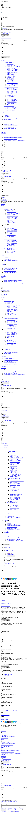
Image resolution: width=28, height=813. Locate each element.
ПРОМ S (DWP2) (11, 96)
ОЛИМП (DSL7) (11, 103)
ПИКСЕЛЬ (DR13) (11, 76)
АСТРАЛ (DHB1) (11, 88)
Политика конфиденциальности (9, 801)
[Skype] (14, 579)
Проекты (3, 121)
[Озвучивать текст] (1, 23)
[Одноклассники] (3, 579)
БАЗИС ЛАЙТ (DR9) (12, 72)
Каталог (3, 60)
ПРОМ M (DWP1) (11, 95)
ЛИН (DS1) (9, 73)
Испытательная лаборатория (11, 118)
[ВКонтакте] (1, 579)
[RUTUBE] (4, 143)
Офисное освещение (9, 62)
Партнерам (3, 132)
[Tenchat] (4, 53)
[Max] (4, 147)
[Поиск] (2, 152)
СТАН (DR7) (10, 80)
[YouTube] (4, 145)
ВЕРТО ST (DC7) (11, 107)
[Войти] (1, 153)
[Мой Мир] (6, 579)
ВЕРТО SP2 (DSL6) (12, 100)
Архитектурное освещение (10, 129)
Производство (7, 116)
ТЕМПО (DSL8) (11, 104)
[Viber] (10, 579)
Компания (3, 731)
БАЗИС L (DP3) (11, 68)
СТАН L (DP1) (10, 81)
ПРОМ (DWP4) (10, 93)
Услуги (2, 135)
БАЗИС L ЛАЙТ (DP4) (12, 69)
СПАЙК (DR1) (10, 79)
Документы (6, 675)
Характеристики (8, 674)
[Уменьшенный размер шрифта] (1, 2)
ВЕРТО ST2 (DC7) (11, 108)
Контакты (3, 133)
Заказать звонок (5, 35)
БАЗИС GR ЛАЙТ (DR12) (13, 66)
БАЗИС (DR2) (10, 64)
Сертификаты (7, 119)
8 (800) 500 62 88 (7, 32)
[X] (8, 579)
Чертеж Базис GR (5, 715)
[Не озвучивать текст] (1, 25)
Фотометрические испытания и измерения (14, 140)
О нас (2, 112)
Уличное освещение (9, 106)
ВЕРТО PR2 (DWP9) (12, 91)
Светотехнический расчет (10, 139)
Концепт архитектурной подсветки (13, 137)
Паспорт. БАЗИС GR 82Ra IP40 (9, 710)
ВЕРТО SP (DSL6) (11, 99)
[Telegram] (4, 144)
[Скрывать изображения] (1, 20)
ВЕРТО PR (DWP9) (12, 89)
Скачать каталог (5, 290)
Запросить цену (4, 618)
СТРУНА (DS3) (11, 85)
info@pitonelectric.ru (6, 38)
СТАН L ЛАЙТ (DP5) (12, 83)
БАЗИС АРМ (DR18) (12, 70)
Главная (3, 58)
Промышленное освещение (11, 87)
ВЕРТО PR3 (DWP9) (12, 92)
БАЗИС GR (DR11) (11, 65)
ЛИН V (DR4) (10, 74)
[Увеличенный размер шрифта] (2, 6)
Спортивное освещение (10, 98)
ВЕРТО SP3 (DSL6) (12, 102)
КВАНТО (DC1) (11, 110)
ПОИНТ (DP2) (10, 77)
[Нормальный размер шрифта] (2, 4)
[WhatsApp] (12, 579)
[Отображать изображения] (1, 18)
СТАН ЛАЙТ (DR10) (12, 84)
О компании (7, 115)
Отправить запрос (5, 57)
